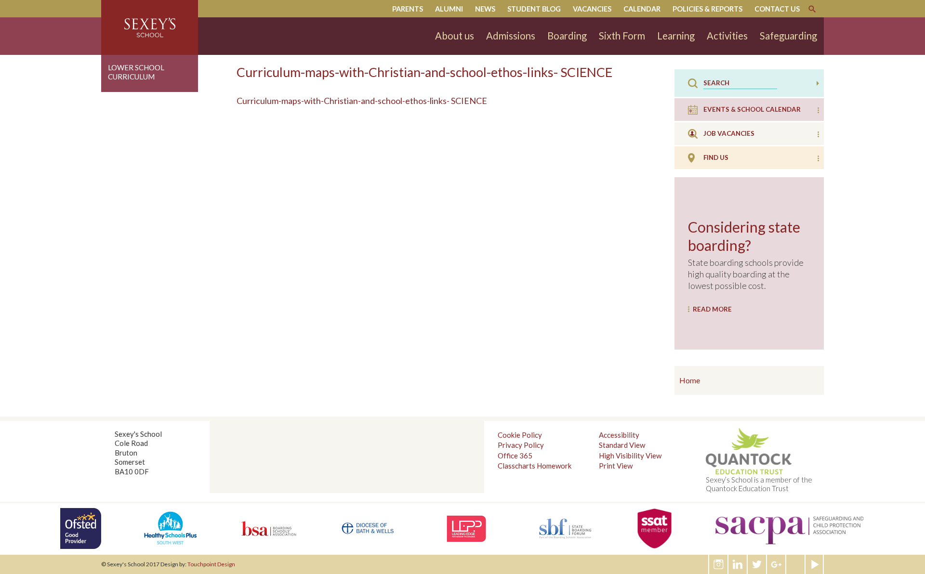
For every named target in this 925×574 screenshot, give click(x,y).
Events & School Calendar (752, 109)
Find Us (715, 157)
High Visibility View (630, 455)
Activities (727, 35)
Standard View (622, 445)
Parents (407, 9)
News (485, 9)
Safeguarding (788, 35)
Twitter (757, 564)
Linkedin (738, 564)
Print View (616, 465)
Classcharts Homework (534, 465)
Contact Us (777, 9)
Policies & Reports (707, 9)
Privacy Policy (521, 445)
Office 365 (515, 455)
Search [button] (818, 83)
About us (454, 35)
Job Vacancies (728, 133)
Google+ (776, 564)
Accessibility (619, 434)
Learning (676, 35)
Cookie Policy (520, 434)
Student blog (534, 9)
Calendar (642, 9)
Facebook (796, 564)
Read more (712, 309)
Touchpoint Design (211, 564)
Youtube (815, 564)
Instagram (718, 564)
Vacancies (592, 9)
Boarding (567, 35)
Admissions (510, 35)
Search (812, 9)
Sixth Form (622, 35)
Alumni (449, 9)
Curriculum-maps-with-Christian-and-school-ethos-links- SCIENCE (362, 100)
